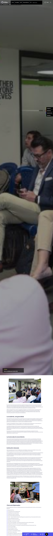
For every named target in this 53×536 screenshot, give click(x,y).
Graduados (49, 115)
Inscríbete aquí (27, 534)
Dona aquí (43, 534)
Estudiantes (49, 110)
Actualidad (17, 2)
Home (13, 2)
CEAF (21, 2)
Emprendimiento (26, 2)
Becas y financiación (35, 534)
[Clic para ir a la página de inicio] (4, 2)
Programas (49, 108)
